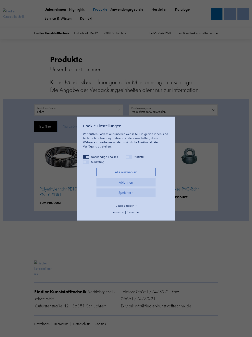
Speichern (126, 192)
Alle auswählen (126, 172)
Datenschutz (134, 212)
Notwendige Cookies (104, 157)
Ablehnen (126, 182)
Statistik (139, 157)
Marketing (98, 162)
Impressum (118, 212)
